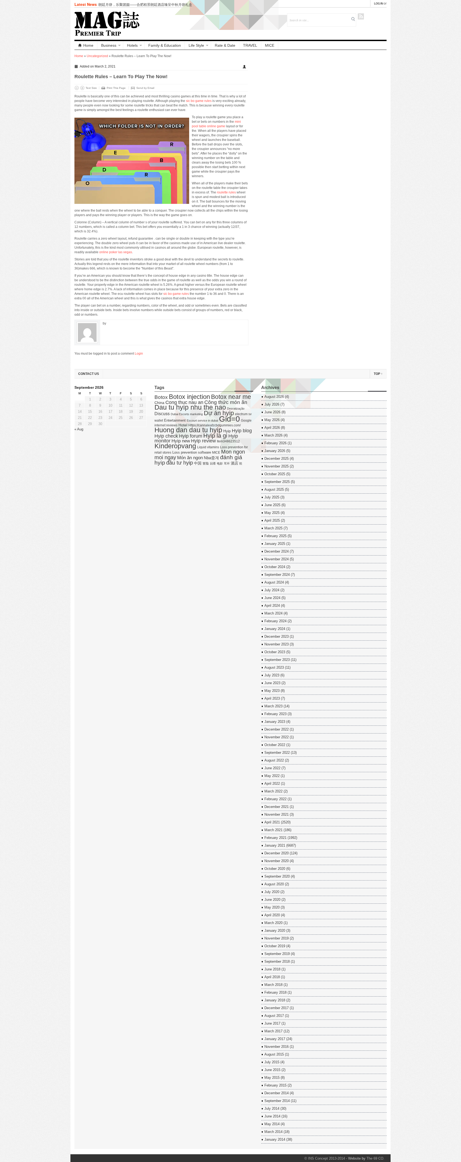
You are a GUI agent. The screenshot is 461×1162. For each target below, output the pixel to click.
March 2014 (273, 1132)
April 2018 (272, 977)
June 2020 (272, 900)
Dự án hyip (219, 413)
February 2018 (275, 992)
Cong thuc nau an (184, 402)
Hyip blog (242, 430)
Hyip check (166, 436)
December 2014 (276, 1093)
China (159, 403)
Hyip (227, 431)
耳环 (227, 463)
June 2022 (272, 768)
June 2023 (272, 683)
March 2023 (273, 706)
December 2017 (276, 1008)
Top (378, 374)
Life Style (196, 45)
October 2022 (274, 745)
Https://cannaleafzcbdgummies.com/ (214, 425)
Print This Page (116, 87)
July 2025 (271, 497)
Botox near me (231, 396)
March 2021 (273, 830)
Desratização (235, 408)
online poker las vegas (115, 252)
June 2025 (272, 505)
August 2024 (274, 582)
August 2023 (274, 667)
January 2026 (274, 451)
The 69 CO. (375, 1158)
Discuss (162, 413)
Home (88, 45)
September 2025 (277, 482)
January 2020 (274, 931)
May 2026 (272, 420)
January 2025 (274, 544)
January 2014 (274, 1139)
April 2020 (272, 915)
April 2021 (272, 822)
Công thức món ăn (225, 402)
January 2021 (274, 845)
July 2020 (271, 892)
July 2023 (271, 675)
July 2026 (271, 404)
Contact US (88, 374)
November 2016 (276, 1047)
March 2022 (273, 791)
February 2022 (275, 799)
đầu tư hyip (179, 463)
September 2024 (277, 575)
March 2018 (273, 985)
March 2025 (273, 528)
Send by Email (145, 87)
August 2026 (274, 397)
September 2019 (277, 954)
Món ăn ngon (190, 457)
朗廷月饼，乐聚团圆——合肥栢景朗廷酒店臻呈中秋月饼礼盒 (145, 4)
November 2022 (276, 737)
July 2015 (271, 1062)
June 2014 (272, 1116)
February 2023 (275, 714)
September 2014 (277, 1101)
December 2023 (276, 636)
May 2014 (272, 1124)
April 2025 (272, 520)
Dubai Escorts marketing (187, 414)
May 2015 (272, 1078)
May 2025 (272, 513)
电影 (220, 463)
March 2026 (273, 435)
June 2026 (272, 412)
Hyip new (181, 440)
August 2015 (274, 1054)
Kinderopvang (175, 446)
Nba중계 (211, 457)
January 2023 (274, 722)
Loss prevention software (191, 452)
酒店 (234, 463)
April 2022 (272, 784)
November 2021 (276, 814)
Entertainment (175, 420)
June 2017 (272, 1023)
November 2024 (276, 559)
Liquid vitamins (208, 447)
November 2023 (276, 644)
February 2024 (275, 621)
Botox (161, 397)
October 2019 (274, 946)
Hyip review (203, 440)
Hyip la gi (215, 435)
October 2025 (274, 474)
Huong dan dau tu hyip (188, 430)
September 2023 (277, 660)
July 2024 (271, 590)
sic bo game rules (199, 101)
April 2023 (272, 698)
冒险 (205, 463)
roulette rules (226, 192)
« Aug (78, 429)
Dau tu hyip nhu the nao (190, 407)
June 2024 (272, 598)
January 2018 (274, 1000)
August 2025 (274, 489)
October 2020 (274, 869)
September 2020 (277, 876)
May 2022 (272, 776)
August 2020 (274, 884)
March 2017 (273, 1031)
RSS (361, 16)
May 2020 (272, 907)
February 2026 (275, 443)
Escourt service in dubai (202, 420)
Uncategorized (97, 56)
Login (139, 353)
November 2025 (276, 466)
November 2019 (276, 938)
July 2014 (271, 1109)
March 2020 (273, 923)
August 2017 (274, 1016)
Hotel (182, 425)
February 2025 (275, 536)
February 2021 (275, 838)
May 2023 (272, 691)
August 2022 (274, 760)
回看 (213, 463)
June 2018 (272, 969)
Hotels (132, 45)
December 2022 (276, 729)
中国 (197, 463)
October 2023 (274, 652)
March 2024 (273, 613)
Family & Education (164, 45)
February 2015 (275, 1085)
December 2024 (276, 551)
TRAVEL (250, 45)
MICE (269, 45)
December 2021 (276, 807)
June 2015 (272, 1070)
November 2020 (276, 861)
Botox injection (189, 396)
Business (108, 45)
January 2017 (274, 1039)
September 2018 (277, 961)
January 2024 (274, 629)
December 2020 (276, 853)
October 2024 (274, 567)
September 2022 (277, 753)
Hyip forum (190, 436)
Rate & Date (225, 45)
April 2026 (272, 428)
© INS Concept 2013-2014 (324, 1158)
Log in (378, 3)
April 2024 (272, 606)
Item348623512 (228, 441)
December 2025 (276, 459)
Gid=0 (229, 418)
